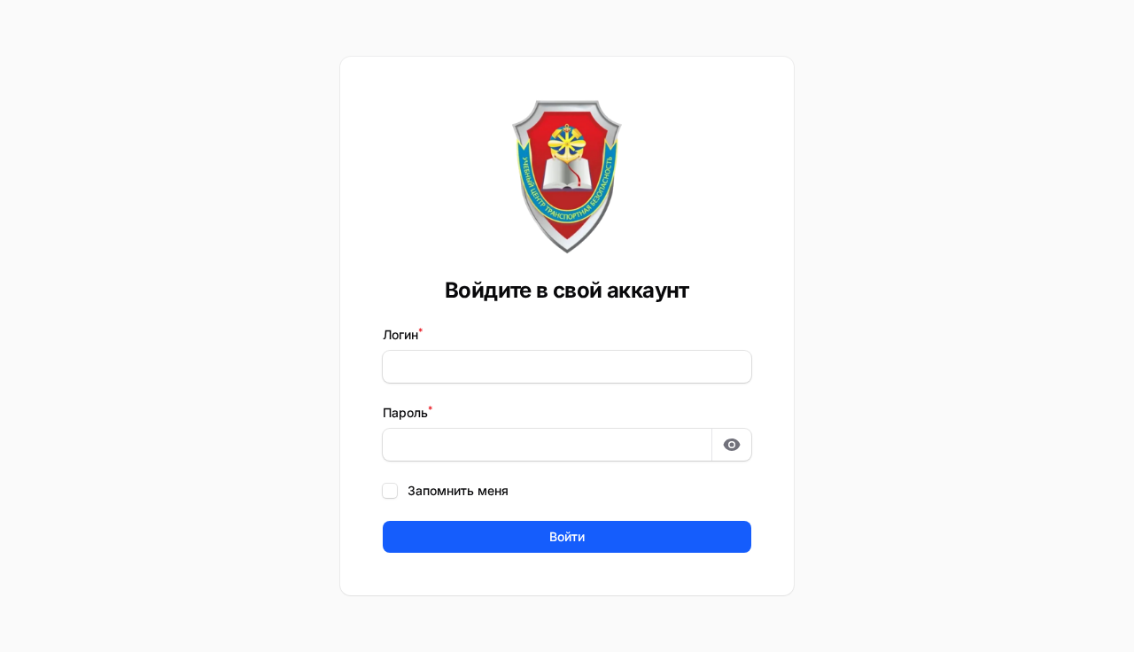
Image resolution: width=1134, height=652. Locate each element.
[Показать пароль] (732, 445)
